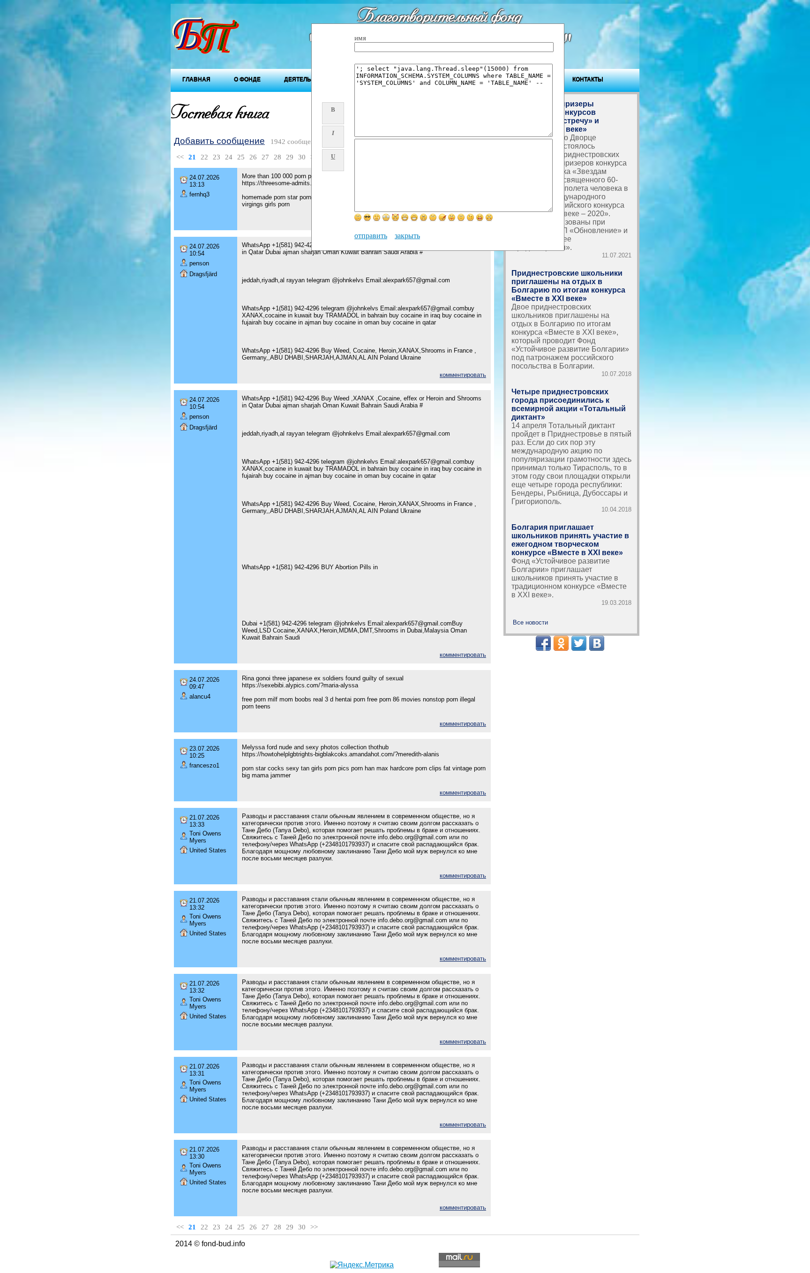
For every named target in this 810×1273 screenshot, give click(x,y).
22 (204, 157)
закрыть (407, 236)
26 (253, 157)
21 (192, 157)
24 (228, 157)
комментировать (463, 374)
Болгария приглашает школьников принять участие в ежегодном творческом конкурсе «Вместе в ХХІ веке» (570, 540)
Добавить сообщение (219, 141)
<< (180, 157)
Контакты (587, 79)
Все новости (530, 622)
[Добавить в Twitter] (578, 643)
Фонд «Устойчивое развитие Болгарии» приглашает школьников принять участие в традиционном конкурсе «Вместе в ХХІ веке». (569, 578)
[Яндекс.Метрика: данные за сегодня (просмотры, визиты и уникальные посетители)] (362, 1265)
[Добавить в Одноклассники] (561, 643)
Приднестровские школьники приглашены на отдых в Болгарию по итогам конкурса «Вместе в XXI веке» (568, 285)
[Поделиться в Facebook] (543, 643)
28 (277, 157)
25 (241, 157)
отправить (370, 236)
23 (216, 157)
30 (302, 157)
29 (289, 157)
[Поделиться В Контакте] (596, 643)
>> (314, 1227)
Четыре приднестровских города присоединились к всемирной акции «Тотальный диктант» (568, 404)
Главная (196, 79)
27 (265, 157)
